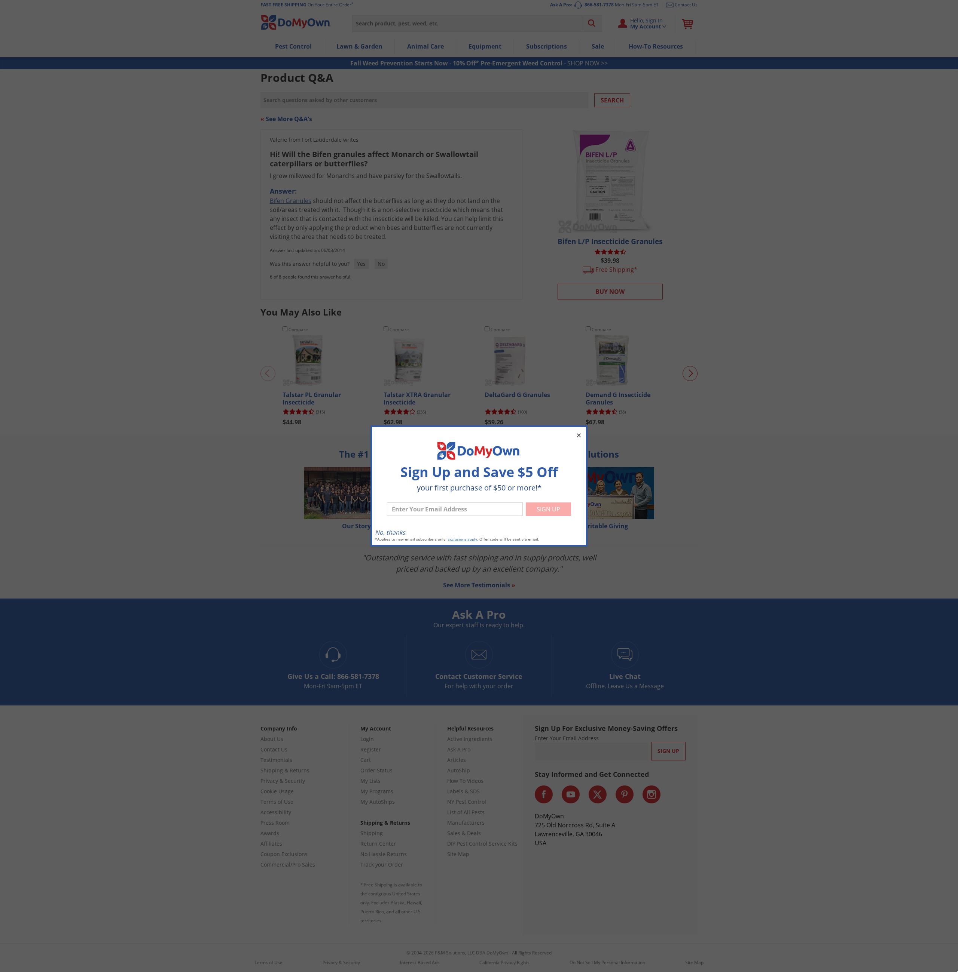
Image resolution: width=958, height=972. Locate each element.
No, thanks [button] (390, 532)
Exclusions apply (462, 539)
